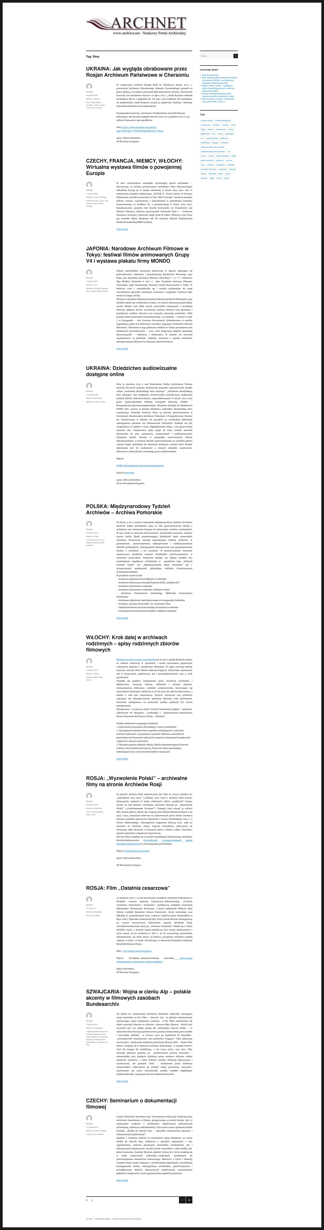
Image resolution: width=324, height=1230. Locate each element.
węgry (212, 178)
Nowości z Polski (92, 536)
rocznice (229, 160)
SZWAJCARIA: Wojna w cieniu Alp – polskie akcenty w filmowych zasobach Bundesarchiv (138, 997)
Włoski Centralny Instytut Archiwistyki (136, 659)
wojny (228, 173)
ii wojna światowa (96, 812)
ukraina (96, 105)
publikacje (219, 160)
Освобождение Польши (137, 851)
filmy (87, 102)
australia (225, 125)
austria (233, 125)
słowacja (232, 169)
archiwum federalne (93, 1034)
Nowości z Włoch (92, 673)
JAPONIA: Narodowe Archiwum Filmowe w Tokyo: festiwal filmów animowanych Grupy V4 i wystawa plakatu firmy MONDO (137, 254)
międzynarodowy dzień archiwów (213, 151)
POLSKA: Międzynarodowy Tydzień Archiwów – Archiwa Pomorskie (128, 509)
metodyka (224, 142)
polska (88, 814)
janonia (93, 291)
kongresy (215, 142)
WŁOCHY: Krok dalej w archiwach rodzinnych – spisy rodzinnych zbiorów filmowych (132, 643)
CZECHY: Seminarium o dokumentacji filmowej (131, 1103)
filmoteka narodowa (101, 288)
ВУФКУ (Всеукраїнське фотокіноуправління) (140, 465)
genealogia (229, 133)
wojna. (102, 105)
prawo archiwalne (207, 160)
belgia (203, 129)
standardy (230, 164)
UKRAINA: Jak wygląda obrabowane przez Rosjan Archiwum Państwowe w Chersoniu (137, 71)
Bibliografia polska (102, 1219)
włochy (100, 203)
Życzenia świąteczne (210, 75)
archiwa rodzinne (92, 677)
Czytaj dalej (122, 229)
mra (228, 151)
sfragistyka (221, 164)
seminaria (100, 1134)
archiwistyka (205, 125)
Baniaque (89, 91)
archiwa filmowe (92, 200)
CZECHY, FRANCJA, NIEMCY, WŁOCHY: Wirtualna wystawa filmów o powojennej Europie (134, 167)
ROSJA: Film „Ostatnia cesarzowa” (128, 887)
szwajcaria (100, 1042)
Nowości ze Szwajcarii (94, 1028)
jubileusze (224, 138)
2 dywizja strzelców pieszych (96, 1031)
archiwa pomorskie (93, 540)
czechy (101, 200)
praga (234, 156)
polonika (89, 1039)
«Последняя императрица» (137, 951)
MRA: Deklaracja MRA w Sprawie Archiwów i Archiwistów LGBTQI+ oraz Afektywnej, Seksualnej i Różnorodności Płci (220, 80)
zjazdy (226, 178)
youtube (130, 472)
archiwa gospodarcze (223, 120)
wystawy (89, 206)
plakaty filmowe (102, 291)
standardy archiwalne (208, 169)
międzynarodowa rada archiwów (212, 147)
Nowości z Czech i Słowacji (96, 197)
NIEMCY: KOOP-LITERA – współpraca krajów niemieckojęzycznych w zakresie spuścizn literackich (218, 88)
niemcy (94, 203)
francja (88, 203)
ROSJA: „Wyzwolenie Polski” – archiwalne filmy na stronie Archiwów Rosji (136, 781)
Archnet (89, 1219)
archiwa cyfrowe (207, 120)
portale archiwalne (222, 156)
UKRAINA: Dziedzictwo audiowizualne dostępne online (131, 371)
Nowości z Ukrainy (93, 99)
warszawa (212, 173)
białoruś (211, 129)
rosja (93, 814)
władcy (97, 915)
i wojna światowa (212, 138)
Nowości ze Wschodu (94, 398)
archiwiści (216, 125)
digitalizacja (90, 401)
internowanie (103, 1037)
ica (202, 138)
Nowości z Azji (91, 285)
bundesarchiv (221, 129)
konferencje (205, 142)
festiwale (89, 288)
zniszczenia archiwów (94, 107)
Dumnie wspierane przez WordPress (127, 1219)
